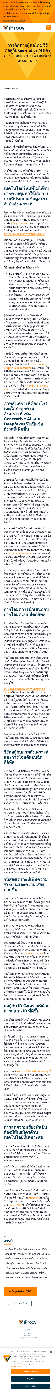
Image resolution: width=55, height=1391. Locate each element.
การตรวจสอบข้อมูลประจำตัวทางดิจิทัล (25, 366)
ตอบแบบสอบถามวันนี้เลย (14, 20)
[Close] (51, 1352)
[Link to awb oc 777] (48, 27)
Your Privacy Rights (31, 1371)
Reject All (30, 1379)
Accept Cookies (30, 1386)
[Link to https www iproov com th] (14, 25)
